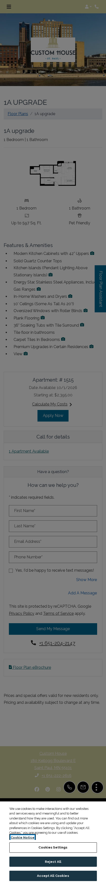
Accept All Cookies (53, 876)
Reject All (53, 862)
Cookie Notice (23, 837)
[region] (53, 843)
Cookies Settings (52, 847)
